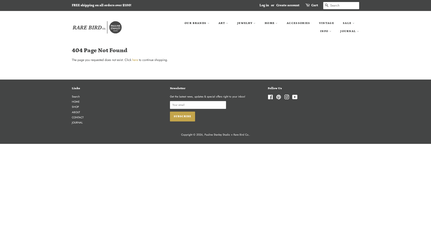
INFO (324, 31)
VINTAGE (326, 23)
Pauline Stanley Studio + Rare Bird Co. (227, 134)
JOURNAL (348, 31)
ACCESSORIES (298, 23)
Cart (314, 5)
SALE (347, 23)
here (135, 60)
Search (76, 96)
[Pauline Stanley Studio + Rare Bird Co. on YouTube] (294, 98)
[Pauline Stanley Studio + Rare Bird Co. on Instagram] (286, 98)
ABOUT (76, 112)
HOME (270, 23)
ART (222, 23)
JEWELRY (245, 23)
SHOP (75, 107)
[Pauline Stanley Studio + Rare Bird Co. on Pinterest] (278, 98)
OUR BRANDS (196, 23)
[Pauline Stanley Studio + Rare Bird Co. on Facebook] (270, 98)
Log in (264, 5)
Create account (287, 5)
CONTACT (78, 117)
